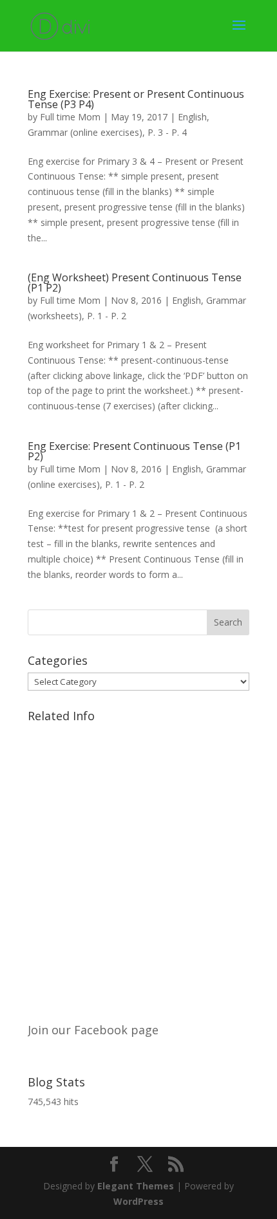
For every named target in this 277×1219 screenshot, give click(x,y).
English (192, 117)
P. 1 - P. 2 (106, 316)
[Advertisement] (138, 866)
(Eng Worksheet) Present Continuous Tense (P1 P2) (135, 282)
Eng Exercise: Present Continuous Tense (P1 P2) (134, 451)
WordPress (138, 1201)
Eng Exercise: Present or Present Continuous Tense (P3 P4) (136, 99)
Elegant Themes (135, 1186)
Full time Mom (70, 117)
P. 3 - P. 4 (167, 132)
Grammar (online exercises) (85, 132)
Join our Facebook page (93, 1030)
